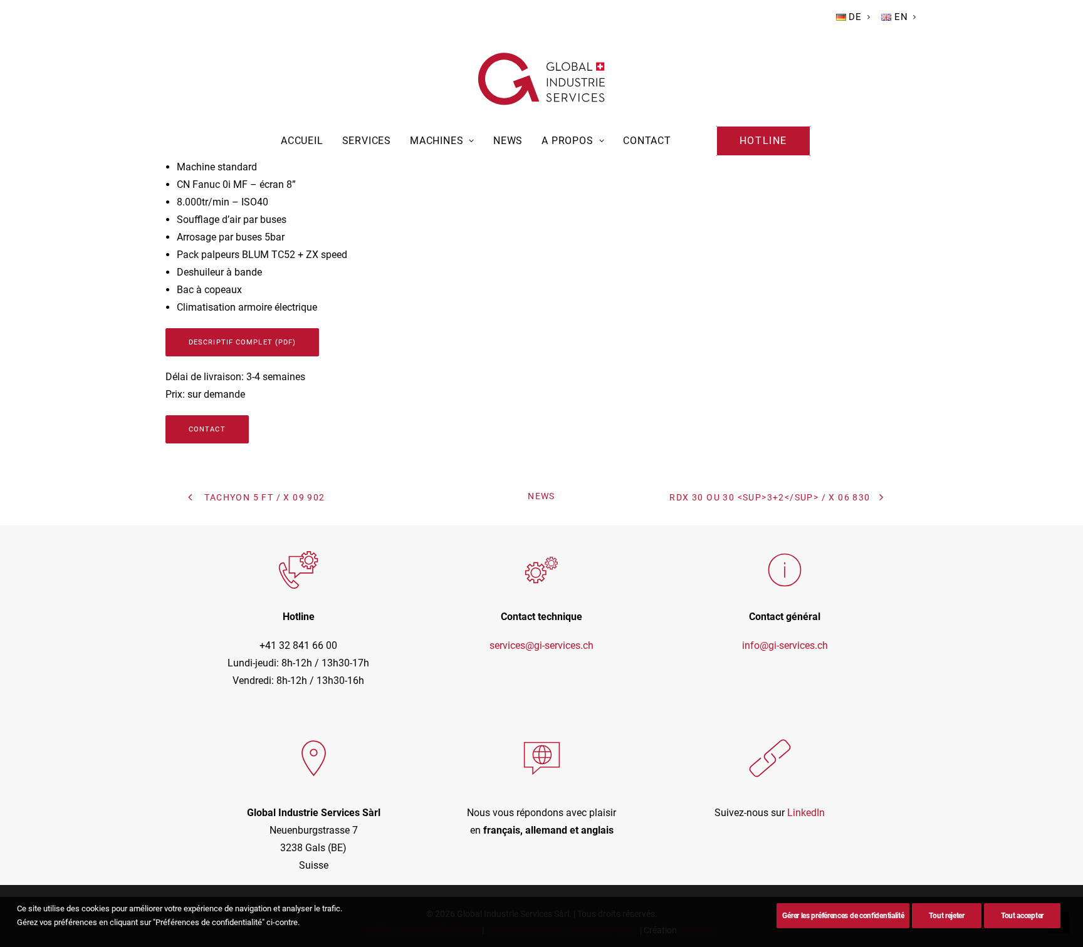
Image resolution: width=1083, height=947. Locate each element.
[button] (763, 141)
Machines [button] (436, 141)
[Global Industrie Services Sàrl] (541, 79)
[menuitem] (853, 17)
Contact (647, 141)
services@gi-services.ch (541, 645)
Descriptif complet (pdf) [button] (242, 342)
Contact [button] (207, 429)
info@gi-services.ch (785, 645)
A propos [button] (567, 141)
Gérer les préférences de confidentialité (843, 915)
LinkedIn (806, 813)
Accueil (302, 141)
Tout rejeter (946, 915)
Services (366, 141)
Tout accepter (1022, 915)
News (508, 141)
